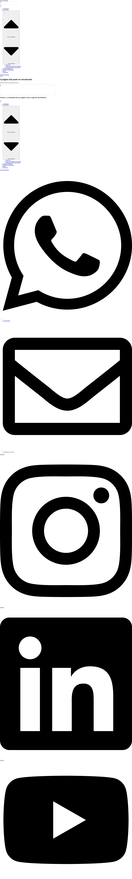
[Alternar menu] (0, 6)
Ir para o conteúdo (4, 0)
